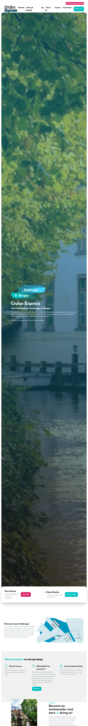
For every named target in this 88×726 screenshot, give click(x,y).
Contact (57, 8)
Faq (42, 8)
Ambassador (67, 8)
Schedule (21, 8)
